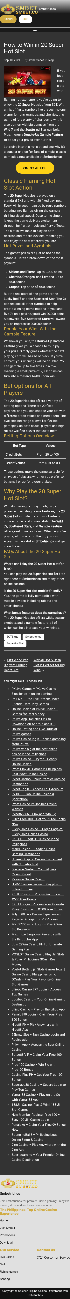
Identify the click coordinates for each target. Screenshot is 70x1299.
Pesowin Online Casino (28, 879)
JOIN (25, 19)
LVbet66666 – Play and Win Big (34, 814)
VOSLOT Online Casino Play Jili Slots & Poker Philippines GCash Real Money (38, 959)
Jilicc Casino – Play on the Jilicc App (38, 1009)
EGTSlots (12, 636)
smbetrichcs (36, 60)
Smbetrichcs (47, 8)
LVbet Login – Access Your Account (37, 789)
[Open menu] (35, 30)
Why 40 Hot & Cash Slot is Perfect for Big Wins (49, 665)
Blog (51, 60)
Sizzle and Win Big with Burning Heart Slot (16, 665)
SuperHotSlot (15, 643)
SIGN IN (8, 19)
